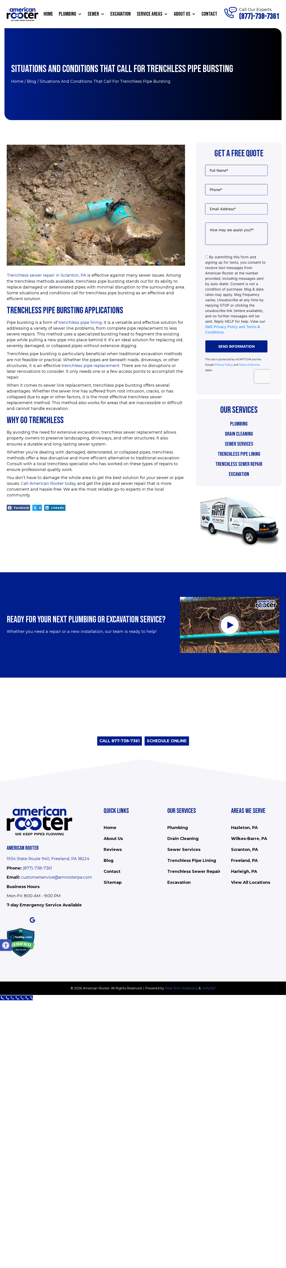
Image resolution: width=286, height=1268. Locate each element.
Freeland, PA (244, 860)
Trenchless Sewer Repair (238, 464)
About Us (113, 838)
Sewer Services (239, 444)
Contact (112, 871)
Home (17, 81)
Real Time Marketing (181, 988)
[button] (79, 14)
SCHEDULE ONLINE (167, 740)
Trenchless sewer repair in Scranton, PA (46, 275)
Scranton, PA (244, 849)
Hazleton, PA (244, 827)
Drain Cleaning (239, 434)
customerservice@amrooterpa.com (56, 877)
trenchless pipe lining (80, 322)
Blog (31, 81)
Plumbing (239, 424)
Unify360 (209, 988)
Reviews (113, 849)
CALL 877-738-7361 (119, 740)
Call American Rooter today (48, 483)
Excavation (239, 474)
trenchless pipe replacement (91, 365)
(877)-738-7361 (37, 868)
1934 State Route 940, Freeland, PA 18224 (48, 858)
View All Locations (250, 882)
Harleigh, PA (244, 871)
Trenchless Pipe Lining (239, 454)
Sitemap (113, 882)
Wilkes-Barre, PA (249, 838)
